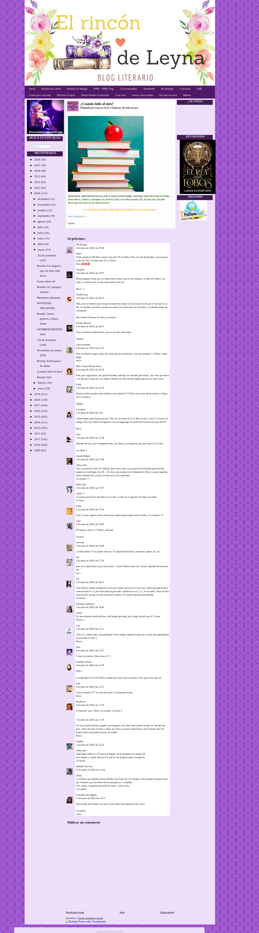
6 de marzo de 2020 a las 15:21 (90, 687)
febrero (42, 382)
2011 (37, 439)
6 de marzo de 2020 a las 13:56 (90, 665)
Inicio (32, 88)
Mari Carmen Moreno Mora (88, 366)
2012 (37, 433)
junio (41, 232)
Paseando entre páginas (86, 795)
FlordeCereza (82, 294)
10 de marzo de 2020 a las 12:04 (90, 770)
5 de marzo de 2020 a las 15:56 (90, 509)
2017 (37, 405)
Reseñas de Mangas (77, 88)
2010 (37, 444)
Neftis (79, 384)
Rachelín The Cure (84, 766)
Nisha (78, 506)
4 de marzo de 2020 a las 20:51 (90, 326)
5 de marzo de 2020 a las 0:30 (89, 413)
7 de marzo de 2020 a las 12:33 (90, 745)
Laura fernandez (83, 344)
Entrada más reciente (75, 912)
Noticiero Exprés (66, 95)
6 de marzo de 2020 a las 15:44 (90, 705)
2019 (37, 394)
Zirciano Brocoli (83, 323)
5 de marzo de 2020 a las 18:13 (90, 582)
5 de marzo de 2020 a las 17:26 (90, 560)
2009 (37, 450)
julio (41, 227)
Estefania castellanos (85, 604)
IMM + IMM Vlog (103, 88)
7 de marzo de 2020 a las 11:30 (90, 720)
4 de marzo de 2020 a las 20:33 (90, 298)
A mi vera (120, 95)
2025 (37, 165)
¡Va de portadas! (128, 88)
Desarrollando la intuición (95, 95)
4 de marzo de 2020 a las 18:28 (90, 248)
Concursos (185, 88)
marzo (42, 249)
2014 (37, 422)
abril (41, 244)
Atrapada (80, 269)
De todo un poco (168, 95)
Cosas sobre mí (46, 281)
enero (41, 388)
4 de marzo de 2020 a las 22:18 (90, 369)
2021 (37, 187)
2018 (37, 399)
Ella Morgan (81, 244)
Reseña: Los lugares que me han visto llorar (49, 270)
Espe (78, 683)
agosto (42, 221)
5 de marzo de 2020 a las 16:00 (90, 524)
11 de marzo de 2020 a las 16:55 (90, 798)
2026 (37, 159)
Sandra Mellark (83, 456)
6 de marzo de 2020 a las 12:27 (90, 650)
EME (199, 88)
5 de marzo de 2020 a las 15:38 (90, 438)
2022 (37, 182)
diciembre (44, 198)
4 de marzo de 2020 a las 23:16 (90, 388)
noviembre (44, 204)
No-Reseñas (167, 88)
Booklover (81, 701)
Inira (78, 647)
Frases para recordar (40, 95)
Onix (78, 434)
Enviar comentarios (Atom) (90, 918)
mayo (41, 238)
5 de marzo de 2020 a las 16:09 (90, 546)
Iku (77, 557)
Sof (77, 579)
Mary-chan (81, 484)
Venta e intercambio (142, 95)
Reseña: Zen (44, 377)
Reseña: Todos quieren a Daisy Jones (47, 318)
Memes (187, 95)
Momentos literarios (48, 297)
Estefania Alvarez (84, 662)
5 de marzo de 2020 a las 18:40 (90, 607)
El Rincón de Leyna (115, 932)
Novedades (149, 88)
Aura (78, 521)
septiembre (44, 215)
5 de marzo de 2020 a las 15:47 (90, 488)
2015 (37, 416)
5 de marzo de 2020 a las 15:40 (90, 459)
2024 (37, 170)
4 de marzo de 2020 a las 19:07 (90, 273)
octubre (42, 210)
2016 (37, 410)
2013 (37, 427)
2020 (37, 193)
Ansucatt (80, 542)
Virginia (79, 741)
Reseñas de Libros (51, 88)
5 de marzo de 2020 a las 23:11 (90, 629)
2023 (37, 176)
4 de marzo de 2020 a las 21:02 (90, 348)
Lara (78, 625)
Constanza (80, 409)
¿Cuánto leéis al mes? (50, 371)
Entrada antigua (167, 912)
